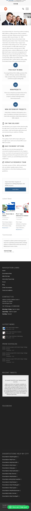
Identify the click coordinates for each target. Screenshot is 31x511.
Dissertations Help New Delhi (9, 464)
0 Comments (5, 217)
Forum (4, 283)
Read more (5, 227)
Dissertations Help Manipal (9, 484)
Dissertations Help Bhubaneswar (11, 492)
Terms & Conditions (7, 292)
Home (3, 272)
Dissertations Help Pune (8, 461)
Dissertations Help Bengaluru (10, 458)
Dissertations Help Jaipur (8, 470)
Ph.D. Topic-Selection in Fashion (22, 214)
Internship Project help (8, 281)
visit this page (20, 396)
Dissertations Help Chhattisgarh (10, 486)
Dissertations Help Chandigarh (10, 498)
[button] (18, 507)
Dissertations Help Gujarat (9, 489)
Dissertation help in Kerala (9, 495)
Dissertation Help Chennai (9, 475)
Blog (3, 286)
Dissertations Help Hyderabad (10, 472)
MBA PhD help (6, 278)
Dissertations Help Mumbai (9, 478)
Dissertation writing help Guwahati (11, 481)
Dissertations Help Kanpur (9, 467)
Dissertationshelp (7, 275)
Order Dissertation (7, 289)
